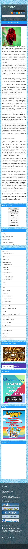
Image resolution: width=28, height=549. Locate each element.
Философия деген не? (8, 279)
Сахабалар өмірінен (7, 299)
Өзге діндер (5, 293)
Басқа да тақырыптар (8, 338)
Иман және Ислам (6, 272)
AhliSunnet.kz (9, 7)
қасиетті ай (19, 531)
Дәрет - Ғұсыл (5, 256)
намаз (18, 529)
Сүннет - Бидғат (6, 317)
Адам (11, 532)
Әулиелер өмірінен (7, 301)
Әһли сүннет (17, 530)
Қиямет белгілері (9, 277)
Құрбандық (5, 336)
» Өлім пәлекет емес (6, 239)
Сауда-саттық (5, 259)
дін (13, 530)
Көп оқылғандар (8, 366)
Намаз (4, 282)
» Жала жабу (4, 234)
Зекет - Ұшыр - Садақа (8, 319)
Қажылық (4, 327)
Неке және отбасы (7, 306)
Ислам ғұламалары (7, 330)
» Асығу (3, 233)
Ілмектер (16, 366)
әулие (7, 532)
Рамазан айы (9, 534)
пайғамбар (11, 531)
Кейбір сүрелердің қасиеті (8, 253)
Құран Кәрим (5, 251)
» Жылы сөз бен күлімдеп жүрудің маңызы (10, 244)
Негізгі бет (5, 19)
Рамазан (5, 530)
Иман (5, 274)
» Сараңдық (4, 241)
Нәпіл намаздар (7, 284)
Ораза (4, 311)
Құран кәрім (17, 532)
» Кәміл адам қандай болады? (8, 242)
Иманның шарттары (10, 276)
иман (13, 528)
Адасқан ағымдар (6, 325)
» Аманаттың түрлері (6, 237)
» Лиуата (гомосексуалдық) (7, 236)
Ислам (20, 532)
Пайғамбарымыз (12, 19)
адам (21, 530)
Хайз (3, 287)
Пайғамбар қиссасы (21, 19)
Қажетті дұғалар (6, 322)
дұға (3, 531)
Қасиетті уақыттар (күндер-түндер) (11, 314)
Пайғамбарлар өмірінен (8, 298)
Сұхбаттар (5, 333)
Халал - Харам (6, 290)
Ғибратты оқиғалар (7, 296)
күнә (15, 534)
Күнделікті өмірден (7, 302)
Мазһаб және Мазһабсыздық (9, 308)
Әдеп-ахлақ (5, 267)
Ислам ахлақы (6, 269)
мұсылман (6, 531)
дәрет (9, 532)
